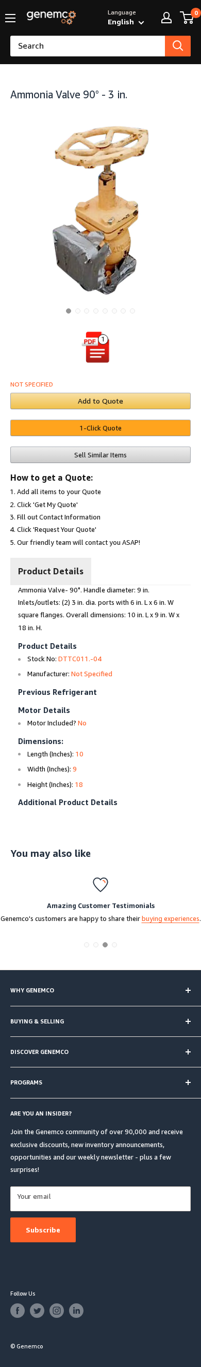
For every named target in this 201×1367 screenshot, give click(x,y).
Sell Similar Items (100, 455)
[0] (187, 17)
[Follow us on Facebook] (17, 1310)
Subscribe (43, 1229)
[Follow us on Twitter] (37, 1310)
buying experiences (170, 918)
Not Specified (31, 384)
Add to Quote (100, 400)
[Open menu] (10, 18)
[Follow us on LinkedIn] (76, 1310)
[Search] (178, 46)
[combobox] (87, 46)
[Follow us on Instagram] (56, 1310)
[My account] (166, 17)
